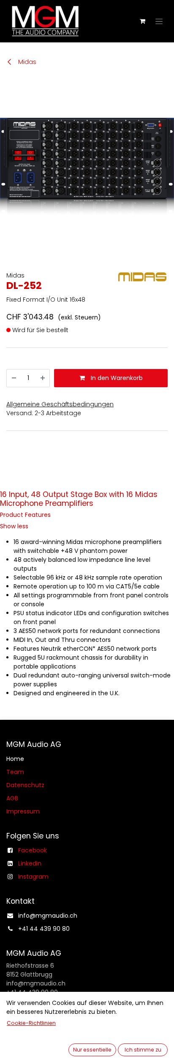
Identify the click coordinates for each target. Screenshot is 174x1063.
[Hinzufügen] (42, 378)
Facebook (32, 850)
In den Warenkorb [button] (116, 378)
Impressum (23, 811)
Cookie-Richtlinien (31, 1023)
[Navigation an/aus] (159, 21)
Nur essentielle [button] (92, 1049)
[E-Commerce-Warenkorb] (142, 21)
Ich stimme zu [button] (143, 1049)
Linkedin (29, 863)
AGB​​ (12, 798)
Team (15, 772)
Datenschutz (25, 785)
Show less (14, 526)
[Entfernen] (14, 378)
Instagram (33, 876)
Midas (26, 62)
